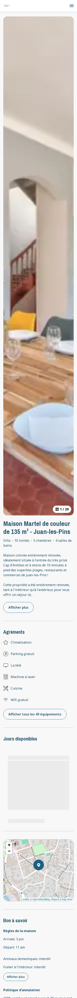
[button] (44, 875)
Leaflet (25, 899)
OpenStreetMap (41, 899)
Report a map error (61, 899)
